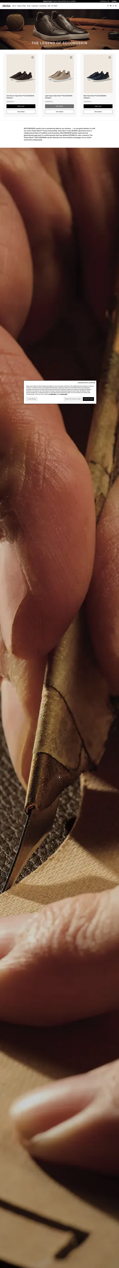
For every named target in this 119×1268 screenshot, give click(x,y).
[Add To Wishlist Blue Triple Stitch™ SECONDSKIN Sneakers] (109, 57)
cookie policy (53, 394)
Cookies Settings (31, 399)
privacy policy (63, 394)
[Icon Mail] (110, 5)
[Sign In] (113, 6)
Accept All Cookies (88, 399)
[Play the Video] (59, 777)
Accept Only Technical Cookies (73, 399)
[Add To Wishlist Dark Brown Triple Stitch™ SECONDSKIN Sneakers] (32, 57)
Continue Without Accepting (86, 382)
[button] (108, 5)
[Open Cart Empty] (116, 5)
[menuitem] (14, 6)
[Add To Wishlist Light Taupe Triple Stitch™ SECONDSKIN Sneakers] (71, 57)
